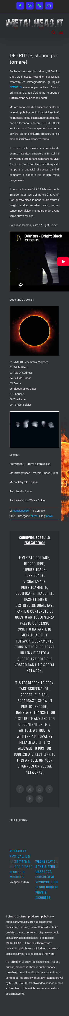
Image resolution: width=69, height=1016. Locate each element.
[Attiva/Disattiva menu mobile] (61, 32)
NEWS (34, 516)
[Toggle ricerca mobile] (53, 32)
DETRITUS (16, 87)
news (49, 516)
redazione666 (20, 510)
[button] (12, 866)
